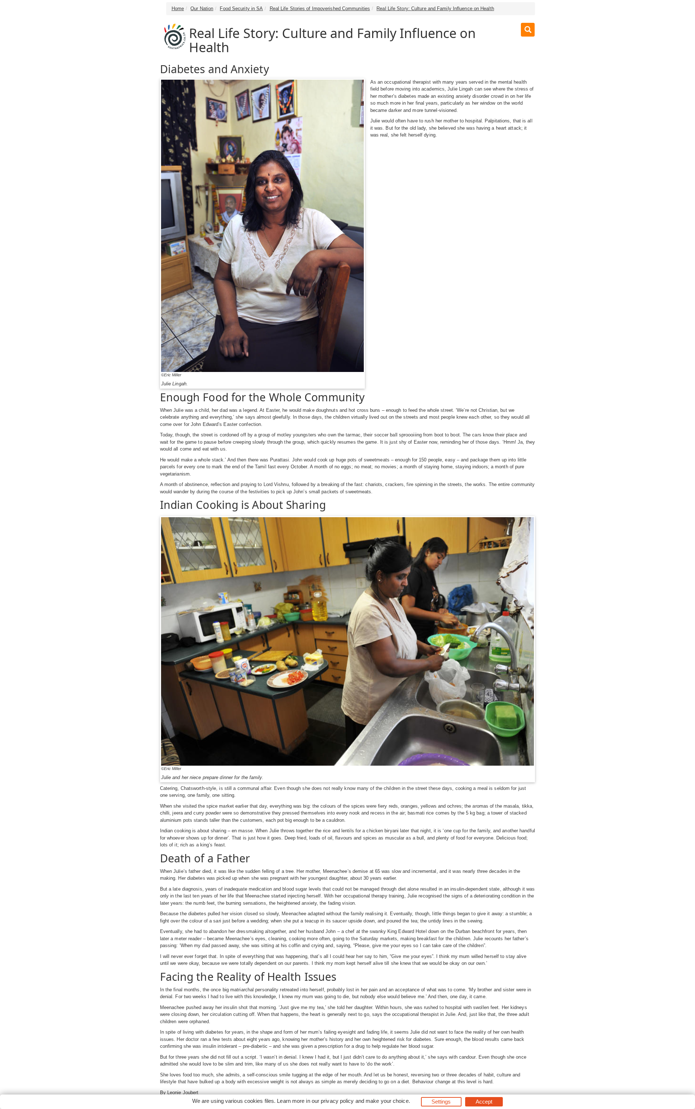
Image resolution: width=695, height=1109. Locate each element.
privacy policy (337, 1101)
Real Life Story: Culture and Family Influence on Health (435, 8)
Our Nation (201, 8)
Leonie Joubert (182, 1092)
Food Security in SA (241, 8)
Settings (441, 1101)
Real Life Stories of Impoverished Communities (320, 8)
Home (178, 8)
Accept (484, 1101)
